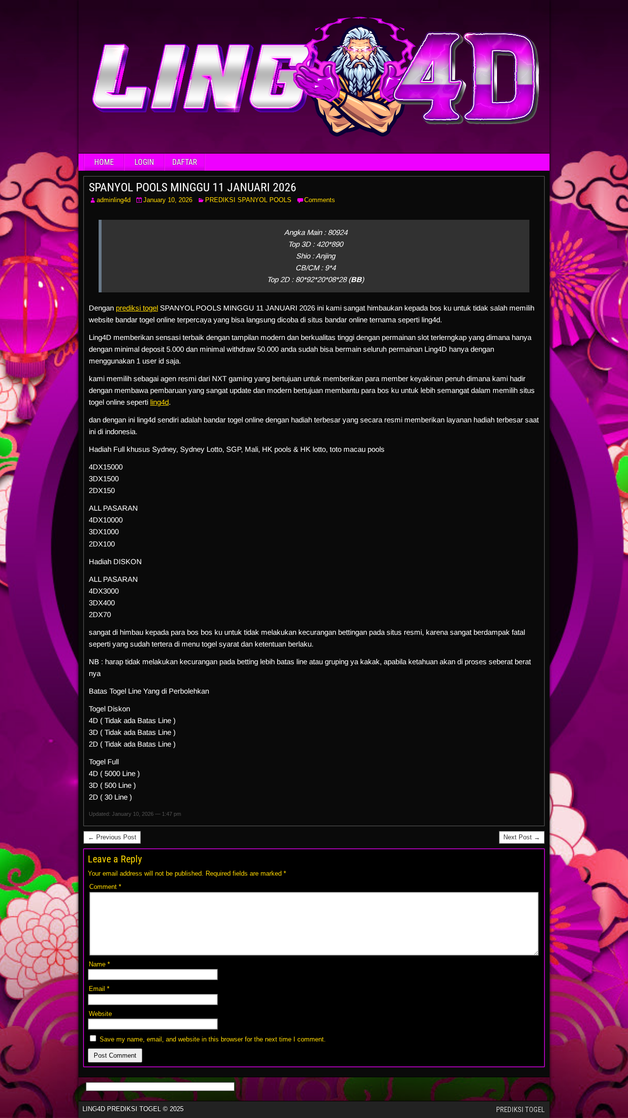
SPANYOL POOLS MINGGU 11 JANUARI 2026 (192, 187)
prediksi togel (137, 308)
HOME (104, 162)
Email (99, 988)
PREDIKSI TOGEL (520, 1109)
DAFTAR (184, 162)
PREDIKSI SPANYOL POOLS (248, 200)
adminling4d (114, 200)
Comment (105, 886)
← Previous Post (112, 837)
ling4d (159, 402)
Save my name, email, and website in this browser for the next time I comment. (213, 1039)
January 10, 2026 (167, 200)
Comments (319, 200)
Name (99, 964)
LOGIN (144, 162)
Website (100, 1013)
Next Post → (521, 837)
